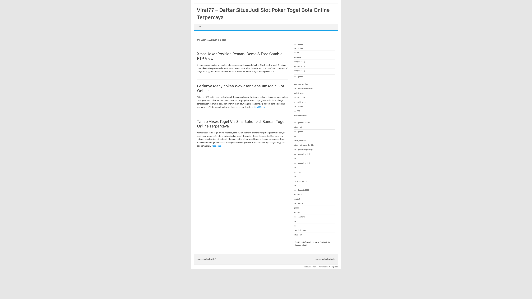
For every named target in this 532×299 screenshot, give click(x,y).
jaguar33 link (299, 97)
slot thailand (299, 217)
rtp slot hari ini (300, 181)
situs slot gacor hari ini (304, 145)
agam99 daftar (300, 115)
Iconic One (307, 267)
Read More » (260, 107)
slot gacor (298, 44)
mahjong (298, 194)
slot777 (297, 111)
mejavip (297, 57)
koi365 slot (299, 93)
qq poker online (301, 84)
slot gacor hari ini (302, 123)
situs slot (298, 127)
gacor (296, 208)
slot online (298, 48)
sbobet (297, 199)
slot (295, 136)
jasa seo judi (301, 245)
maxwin (297, 212)
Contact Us (325, 242)
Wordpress (333, 267)
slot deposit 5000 (301, 190)
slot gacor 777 (300, 203)
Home (199, 27)
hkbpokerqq (299, 62)
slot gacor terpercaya (303, 88)
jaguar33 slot (299, 102)
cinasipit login (300, 230)
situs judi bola (300, 140)
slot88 (296, 53)
